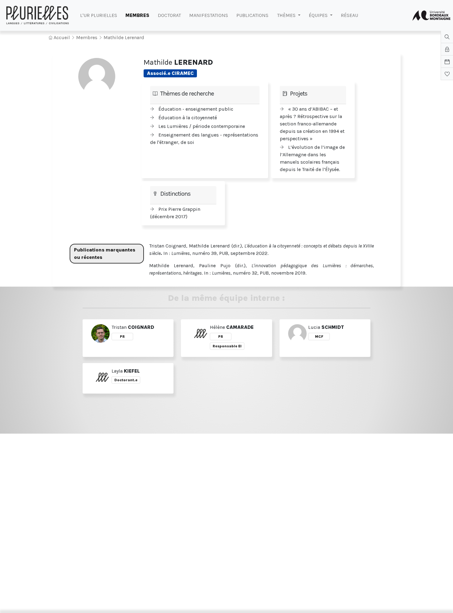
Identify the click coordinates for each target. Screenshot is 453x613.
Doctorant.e (125, 380)
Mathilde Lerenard (124, 37)
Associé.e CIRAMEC (170, 73)
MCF (319, 336)
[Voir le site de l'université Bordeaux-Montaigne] (431, 15)
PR (122, 336)
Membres (86, 37)
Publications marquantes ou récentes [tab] (104, 253)
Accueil (61, 37)
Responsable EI (227, 346)
